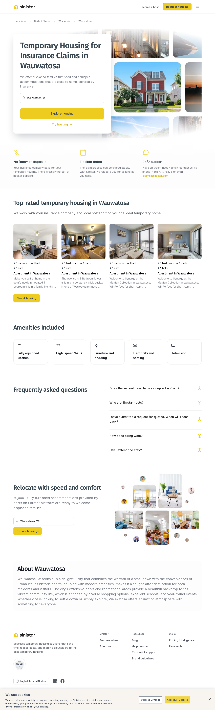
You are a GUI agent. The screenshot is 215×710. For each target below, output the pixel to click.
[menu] (198, 6)
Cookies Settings (150, 699)
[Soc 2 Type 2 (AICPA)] (19, 664)
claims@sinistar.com (155, 175)
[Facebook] (62, 681)
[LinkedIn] (55, 681)
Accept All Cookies (177, 699)
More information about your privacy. (27, 706)
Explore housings (27, 531)
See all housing (26, 298)
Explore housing (62, 113)
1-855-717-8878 (161, 171)
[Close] (209, 699)
